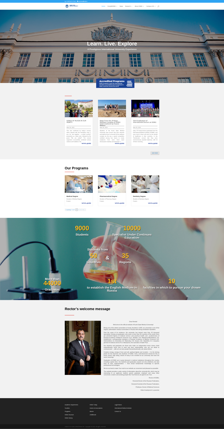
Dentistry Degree (139, 196)
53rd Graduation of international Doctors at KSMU (144, 121)
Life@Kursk (93, 415)
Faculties (67, 408)
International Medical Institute (123, 408)
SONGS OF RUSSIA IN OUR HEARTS (76, 121)
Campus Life (150, 6)
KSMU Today (93, 405)
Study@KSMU (111, 6)
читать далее (86, 143)
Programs (67, 411)
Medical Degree (72, 196)
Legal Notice (118, 405)
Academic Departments (71, 405)
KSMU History (69, 418)
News (121, 6)
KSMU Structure (69, 415)
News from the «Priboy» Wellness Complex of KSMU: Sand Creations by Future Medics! (110, 123)
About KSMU (138, 6)
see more (155, 153)
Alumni (92, 411)
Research (128, 6)
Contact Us (118, 411)
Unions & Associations (96, 408)
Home (103, 6)
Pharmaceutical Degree (108, 196)
